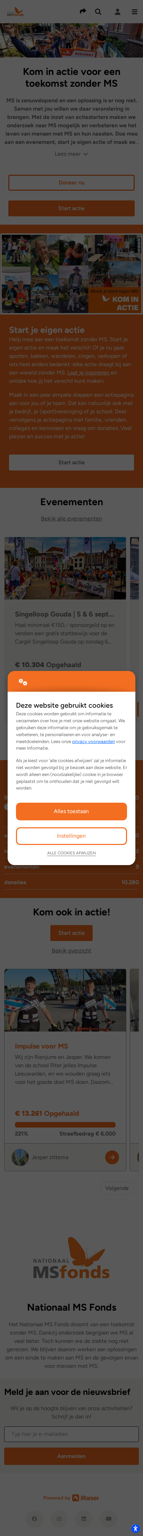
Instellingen (71, 835)
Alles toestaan (71, 811)
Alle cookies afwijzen (71, 853)
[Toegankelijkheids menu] (135, 1528)
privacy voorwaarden (93, 741)
